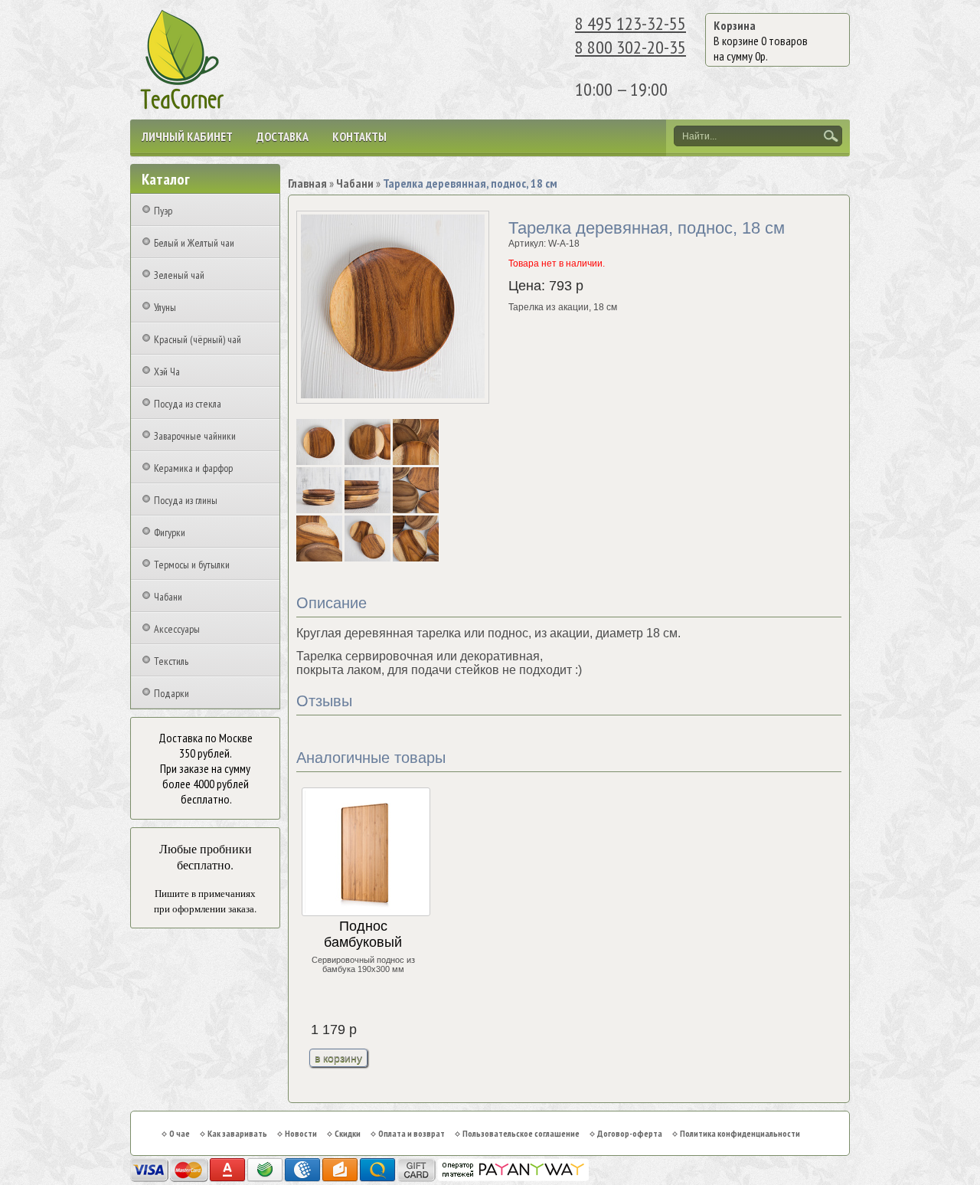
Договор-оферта (629, 1133)
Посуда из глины (185, 500)
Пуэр (163, 211)
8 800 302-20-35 (630, 47)
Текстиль (171, 661)
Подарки (171, 693)
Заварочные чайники (195, 436)
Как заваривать (237, 1133)
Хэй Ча (167, 371)
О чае (179, 1133)
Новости (301, 1133)
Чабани (168, 597)
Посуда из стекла (187, 404)
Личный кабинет (187, 136)
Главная (307, 183)
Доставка (282, 136)
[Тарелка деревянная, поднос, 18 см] (320, 462)
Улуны (165, 307)
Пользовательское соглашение (521, 1133)
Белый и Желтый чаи (194, 243)
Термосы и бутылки (192, 564)
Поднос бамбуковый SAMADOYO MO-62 (363, 934)
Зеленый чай (179, 275)
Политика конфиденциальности (740, 1133)
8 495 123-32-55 (630, 23)
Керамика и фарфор (193, 468)
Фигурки (169, 532)
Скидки (348, 1133)
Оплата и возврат (411, 1133)
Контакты (359, 136)
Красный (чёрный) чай (197, 339)
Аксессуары (177, 629)
